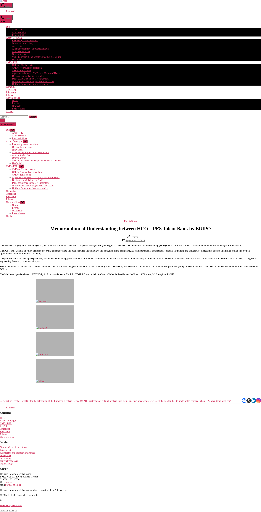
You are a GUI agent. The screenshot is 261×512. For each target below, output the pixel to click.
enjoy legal (17, 46)
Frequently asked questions (25, 40)
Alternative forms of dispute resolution (30, 48)
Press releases (18, 108)
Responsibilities (19, 35)
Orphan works (19, 54)
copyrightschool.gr (9, 461)
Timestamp (11, 89)
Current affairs (13, 97)
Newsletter (17, 106)
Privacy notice (7, 450)
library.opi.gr (6, 455)
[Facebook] (244, 400)
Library (9, 95)
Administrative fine (21, 51)
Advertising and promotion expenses (17, 452)
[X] (248, 400)
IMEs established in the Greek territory (30, 78)
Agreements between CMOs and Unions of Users (36, 73)
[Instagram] (258, 400)
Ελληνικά (10, 11)
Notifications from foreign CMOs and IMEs (33, 81)
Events (15, 103)
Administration (19, 32)
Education (11, 92)
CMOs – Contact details (23, 65)
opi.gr (9, 482)
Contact (9, 111)
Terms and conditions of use (13, 447)
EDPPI (3, 426)
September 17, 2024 (135, 240)
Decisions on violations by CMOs (28, 76)
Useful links (18, 59)
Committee (11, 87)
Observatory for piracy (23, 43)
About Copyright (14, 37)
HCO (2, 418)
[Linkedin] (253, 400)
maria (137, 237)
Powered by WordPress (11, 505)
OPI (8, 27)
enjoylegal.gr (6, 463)
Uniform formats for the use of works (30, 84)
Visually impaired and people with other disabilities (36, 57)
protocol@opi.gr (13, 485)
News (15, 100)
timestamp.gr (6, 458)
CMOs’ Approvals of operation (27, 67)
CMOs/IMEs (12, 62)
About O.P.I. (18, 29)
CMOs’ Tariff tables (21, 70)
